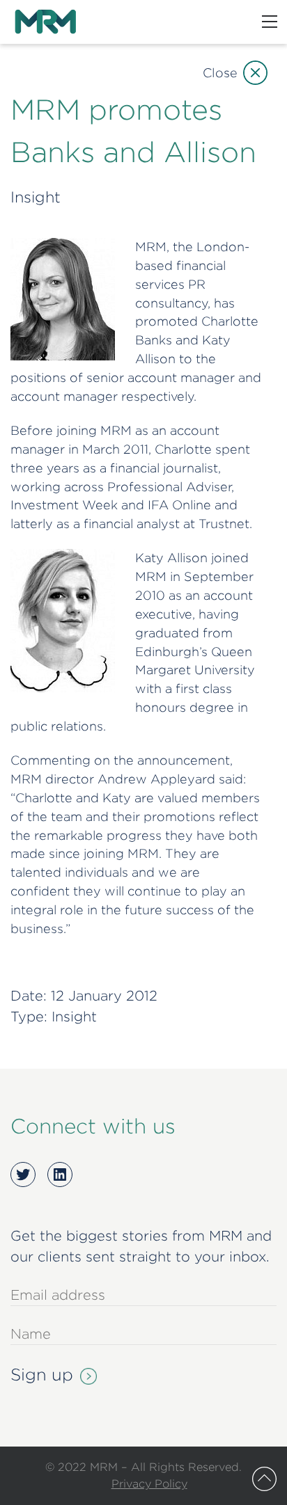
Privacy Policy (149, 1483)
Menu (269, 22)
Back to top (264, 1479)
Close (220, 72)
